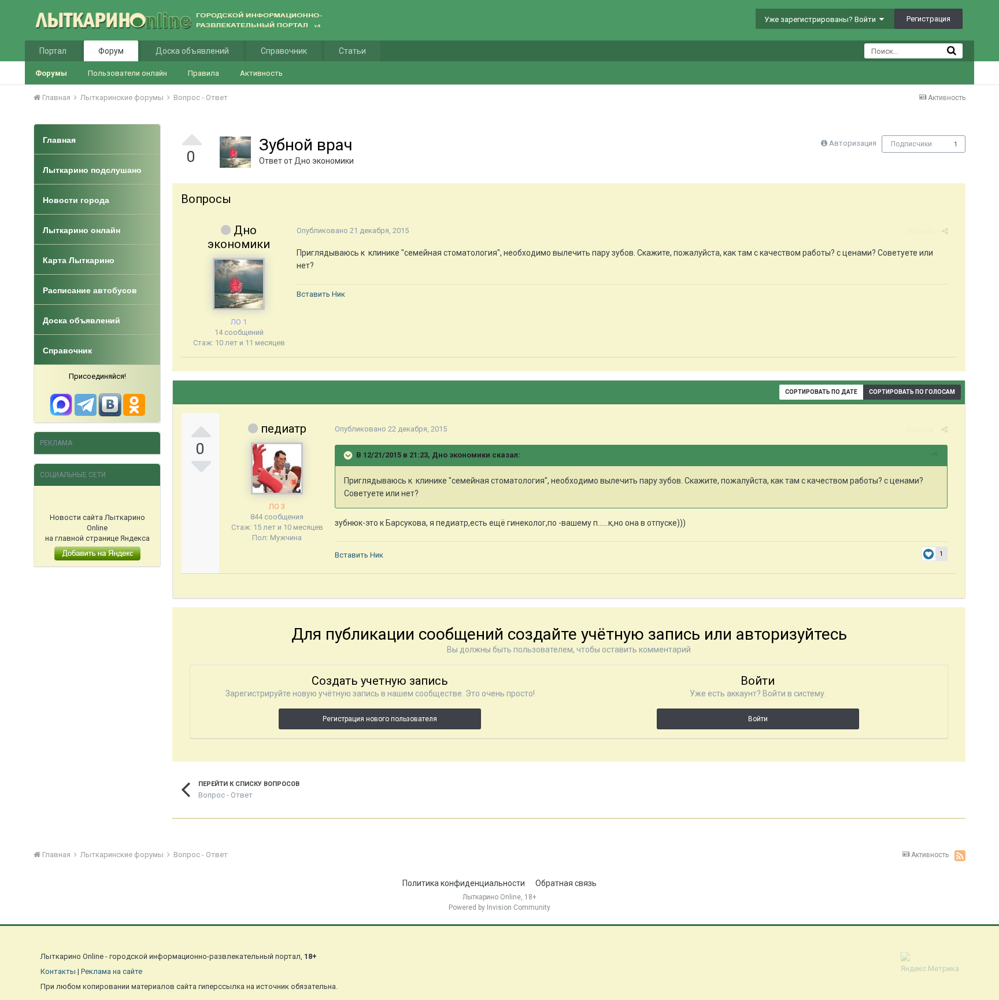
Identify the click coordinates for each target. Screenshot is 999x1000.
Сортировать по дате (821, 392)
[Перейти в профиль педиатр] (277, 468)
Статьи (352, 51)
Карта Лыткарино (78, 260)
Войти (758, 719)
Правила (203, 73)
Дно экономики (324, 160)
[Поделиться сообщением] (945, 231)
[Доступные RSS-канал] (959, 855)
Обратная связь (566, 883)
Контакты (58, 971)
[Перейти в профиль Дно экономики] (235, 152)
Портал (52, 51)
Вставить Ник (321, 294)
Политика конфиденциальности (463, 883)
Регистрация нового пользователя (380, 719)
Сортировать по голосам (912, 392)
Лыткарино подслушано (92, 170)
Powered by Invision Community (499, 907)
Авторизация (852, 143)
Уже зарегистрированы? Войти (821, 19)
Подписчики (911, 144)
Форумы (51, 73)
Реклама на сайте (111, 971)
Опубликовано (353, 230)
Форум (111, 51)
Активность (261, 73)
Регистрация (928, 18)
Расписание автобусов (90, 290)
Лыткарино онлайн (81, 230)
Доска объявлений (192, 51)
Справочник (284, 51)
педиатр (283, 429)
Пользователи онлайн (127, 73)
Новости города (76, 200)
